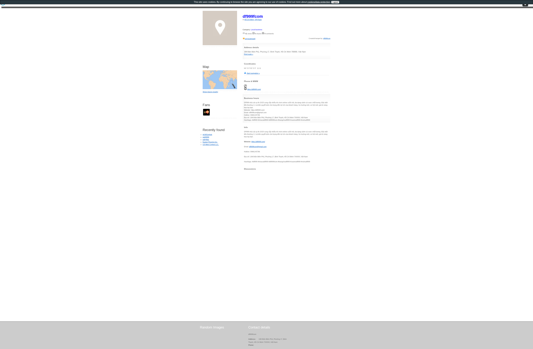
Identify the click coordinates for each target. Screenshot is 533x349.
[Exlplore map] (220, 89)
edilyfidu (206, 140)
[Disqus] (286, 206)
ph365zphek (207, 135)
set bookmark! (250, 39)
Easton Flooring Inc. (210, 142)
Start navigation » (253, 73)
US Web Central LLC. (211, 145)
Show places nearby (210, 92)
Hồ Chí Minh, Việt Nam (253, 20)
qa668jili (206, 137)
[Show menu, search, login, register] (525, 6)
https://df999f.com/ (254, 89)
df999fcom (253, 16)
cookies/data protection (318, 2)
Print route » (248, 54)
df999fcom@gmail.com (257, 147)
